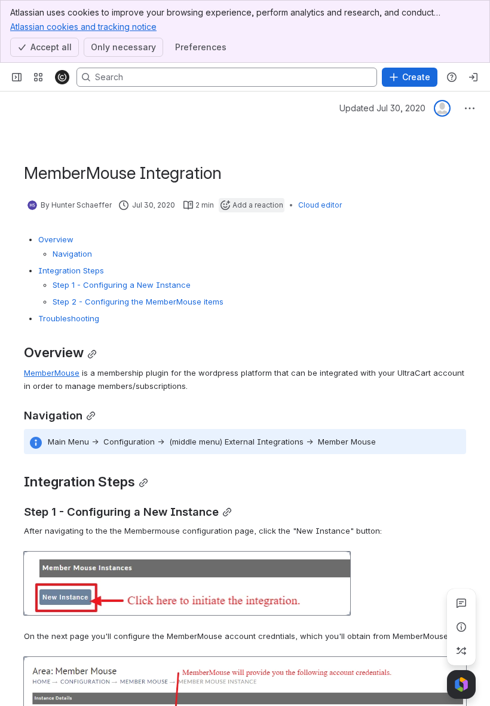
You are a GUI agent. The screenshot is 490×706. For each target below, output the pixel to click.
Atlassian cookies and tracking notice (83, 27)
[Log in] (473, 77)
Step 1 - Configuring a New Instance (122, 285)
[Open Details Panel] (461, 627)
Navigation (72, 253)
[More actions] (469, 108)
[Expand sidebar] (16, 77)
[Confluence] (62, 77)
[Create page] (461, 651)
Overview (56, 239)
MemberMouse (51, 373)
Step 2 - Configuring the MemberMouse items (138, 301)
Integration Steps (71, 270)
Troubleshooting (68, 318)
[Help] (451, 77)
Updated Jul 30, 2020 (382, 108)
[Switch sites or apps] (38, 77)
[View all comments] (461, 603)
